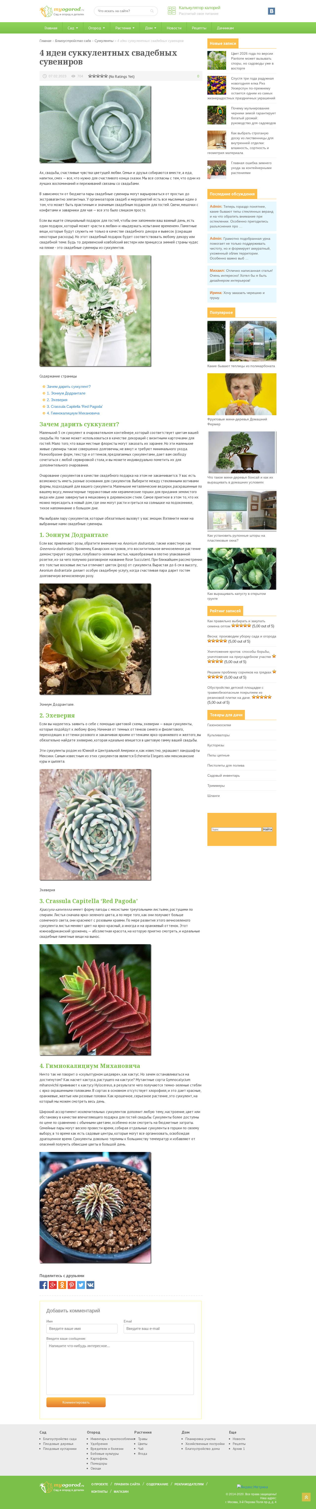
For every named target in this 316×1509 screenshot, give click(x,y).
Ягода (142, 1453)
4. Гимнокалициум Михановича (73, 413)
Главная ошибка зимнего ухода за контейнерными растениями (251, 168)
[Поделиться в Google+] (53, 1285)
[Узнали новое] (102, 75)
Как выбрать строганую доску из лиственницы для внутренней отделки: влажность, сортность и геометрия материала (240, 143)
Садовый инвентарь (223, 775)
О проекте (99, 1484)
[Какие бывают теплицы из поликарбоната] (241, 361)
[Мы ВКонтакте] (271, 11)
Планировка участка (200, 1439)
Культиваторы (218, 735)
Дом (149, 27)
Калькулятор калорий (199, 7)
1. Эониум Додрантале (66, 393)
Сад (71, 27)
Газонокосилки (219, 725)
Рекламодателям (189, 1484)
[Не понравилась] (90, 75)
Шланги (213, 796)
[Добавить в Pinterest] (72, 1285)
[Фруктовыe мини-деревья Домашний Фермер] (241, 414)
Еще (233, 1432)
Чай (140, 1448)
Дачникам (225, 27)
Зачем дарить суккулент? (69, 386)
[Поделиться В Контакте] (90, 1285)
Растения (123, 27)
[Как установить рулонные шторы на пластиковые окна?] (241, 530)
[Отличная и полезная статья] (106, 75)
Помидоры (99, 1463)
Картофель (99, 1458)
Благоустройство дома (202, 1448)
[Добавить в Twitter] (81, 1285)
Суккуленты (104, 41)
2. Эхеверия (57, 400)
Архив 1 (239, 1448)
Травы (142, 1439)
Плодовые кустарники (60, 1448)
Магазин (121, 1491)
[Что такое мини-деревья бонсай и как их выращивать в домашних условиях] (241, 472)
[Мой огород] (62, 16)
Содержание (157, 1484)
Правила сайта (127, 1484)
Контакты (99, 1491)
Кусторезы (215, 745)
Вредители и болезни (107, 1448)
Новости (174, 27)
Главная (50, 27)
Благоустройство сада (73, 41)
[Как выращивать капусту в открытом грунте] (241, 588)
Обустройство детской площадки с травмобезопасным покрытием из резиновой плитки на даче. (235, 693)
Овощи (96, 1468)
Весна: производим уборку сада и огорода (241, 636)
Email (128, 1321)
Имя (49, 1321)
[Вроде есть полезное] (94, 75)
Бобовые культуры (105, 1453)
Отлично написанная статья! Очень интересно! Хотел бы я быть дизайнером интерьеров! (241, 275)
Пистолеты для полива (225, 765)
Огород (94, 27)
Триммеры (216, 786)
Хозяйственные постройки (205, 1443)
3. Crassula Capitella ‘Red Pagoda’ (75, 406)
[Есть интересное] (98, 75)
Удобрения (99, 1443)
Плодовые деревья (58, 1443)
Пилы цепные (218, 755)
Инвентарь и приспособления (113, 1439)
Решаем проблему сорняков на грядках (239, 672)
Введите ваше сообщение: (66, 1338)
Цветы (142, 1443)
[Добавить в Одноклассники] (62, 1285)
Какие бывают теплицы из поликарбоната (241, 366)
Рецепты (199, 27)
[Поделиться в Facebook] (43, 1285)
